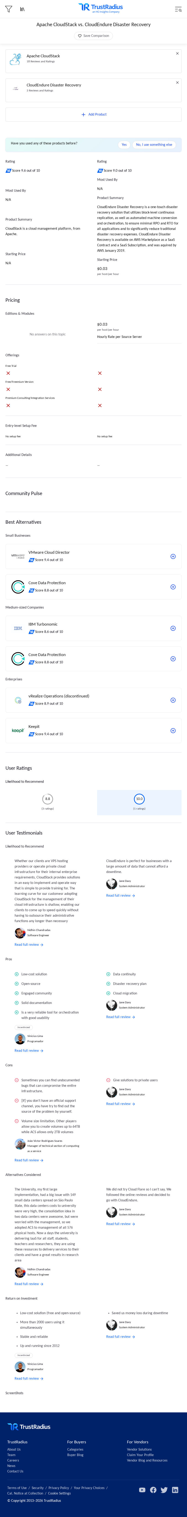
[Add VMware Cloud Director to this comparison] (173, 556)
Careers (13, 1460)
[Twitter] (164, 1490)
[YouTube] (142, 1490)
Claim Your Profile (140, 1455)
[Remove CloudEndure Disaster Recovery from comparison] (177, 83)
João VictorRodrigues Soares (44, 1141)
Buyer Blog (75, 1455)
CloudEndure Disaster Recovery (54, 85)
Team (11, 1455)
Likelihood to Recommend (24, 782)
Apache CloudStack (43, 56)
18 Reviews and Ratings (41, 61)
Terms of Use (17, 1488)
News (11, 1466)
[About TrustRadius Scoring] (8, 171)
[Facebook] (153, 1490)
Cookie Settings (59, 1493)
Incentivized (24, 1027)
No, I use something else (154, 145)
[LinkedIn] (175, 1490)
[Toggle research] (22, 9)
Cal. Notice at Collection (25, 1493)
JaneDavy (125, 881)
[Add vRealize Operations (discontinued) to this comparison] (173, 700)
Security (38, 1488)
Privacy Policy (59, 1488)
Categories (75, 1450)
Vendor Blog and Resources (147, 1460)
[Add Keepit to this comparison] (173, 730)
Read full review (27, 945)
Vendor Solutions (139, 1450)
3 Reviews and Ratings (40, 90)
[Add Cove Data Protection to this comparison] (173, 587)
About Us (14, 1450)
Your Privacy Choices (89, 1488)
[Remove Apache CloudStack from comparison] (177, 53)
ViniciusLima (35, 1036)
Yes (124, 145)
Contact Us (15, 1471)
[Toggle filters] (9, 9)
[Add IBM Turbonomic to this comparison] (173, 628)
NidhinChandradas (38, 930)
